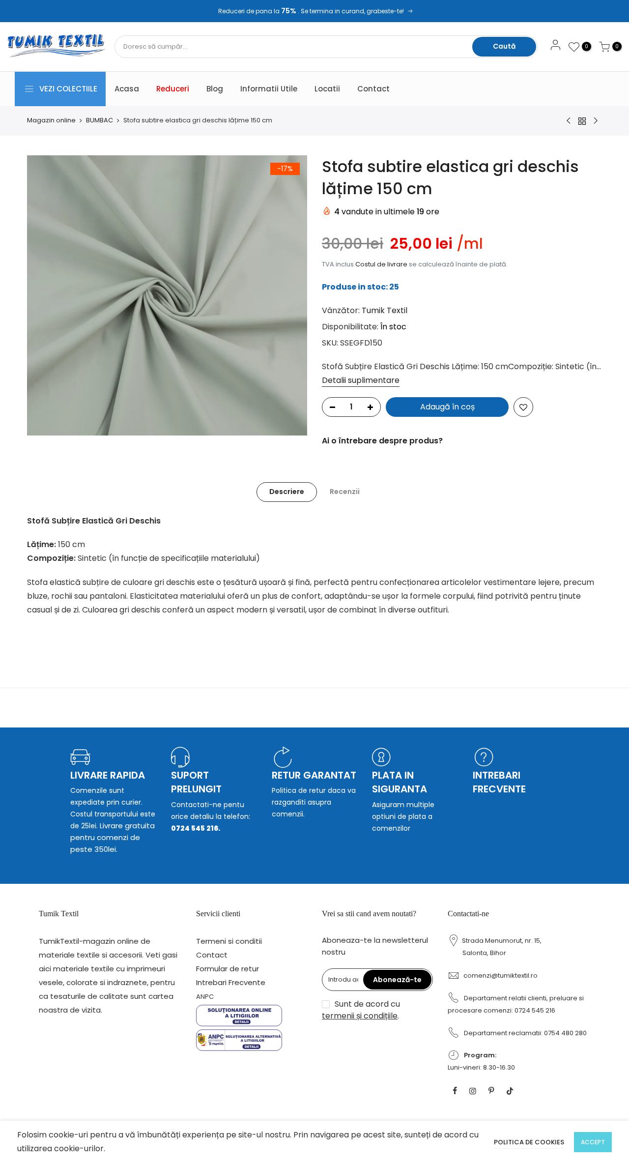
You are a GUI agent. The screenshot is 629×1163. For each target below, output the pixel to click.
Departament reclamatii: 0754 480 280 (525, 1033)
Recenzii (345, 491)
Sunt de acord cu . (361, 1009)
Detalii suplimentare (361, 380)
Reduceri (172, 89)
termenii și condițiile (360, 1015)
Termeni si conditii (229, 941)
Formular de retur (227, 968)
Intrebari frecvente (499, 782)
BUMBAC (99, 120)
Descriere (286, 491)
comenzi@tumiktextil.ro (500, 975)
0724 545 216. (195, 828)
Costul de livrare (381, 264)
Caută (504, 46)
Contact (373, 89)
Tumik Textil (384, 310)
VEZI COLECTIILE (68, 89)
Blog (214, 89)
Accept (593, 1142)
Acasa (126, 89)
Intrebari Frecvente (230, 982)
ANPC (205, 996)
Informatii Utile (268, 89)
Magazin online (51, 120)
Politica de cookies (529, 1142)
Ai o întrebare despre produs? (382, 440)
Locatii (327, 89)
